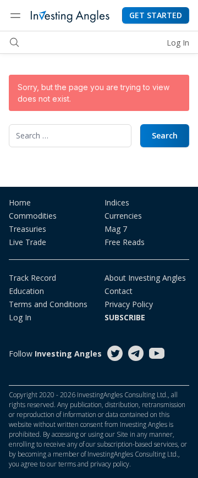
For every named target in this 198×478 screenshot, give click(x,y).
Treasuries (27, 229)
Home (20, 202)
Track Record (32, 278)
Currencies (123, 215)
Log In (178, 42)
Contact (119, 291)
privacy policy (109, 464)
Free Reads (125, 242)
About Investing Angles (145, 278)
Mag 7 (116, 229)
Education (26, 291)
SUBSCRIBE (125, 317)
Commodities (33, 215)
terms (67, 464)
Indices (117, 202)
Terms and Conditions (48, 304)
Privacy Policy (129, 304)
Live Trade (27, 242)
